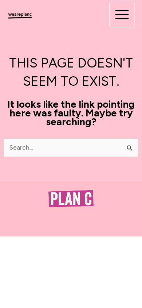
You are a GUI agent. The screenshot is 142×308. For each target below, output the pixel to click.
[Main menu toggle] (122, 14)
